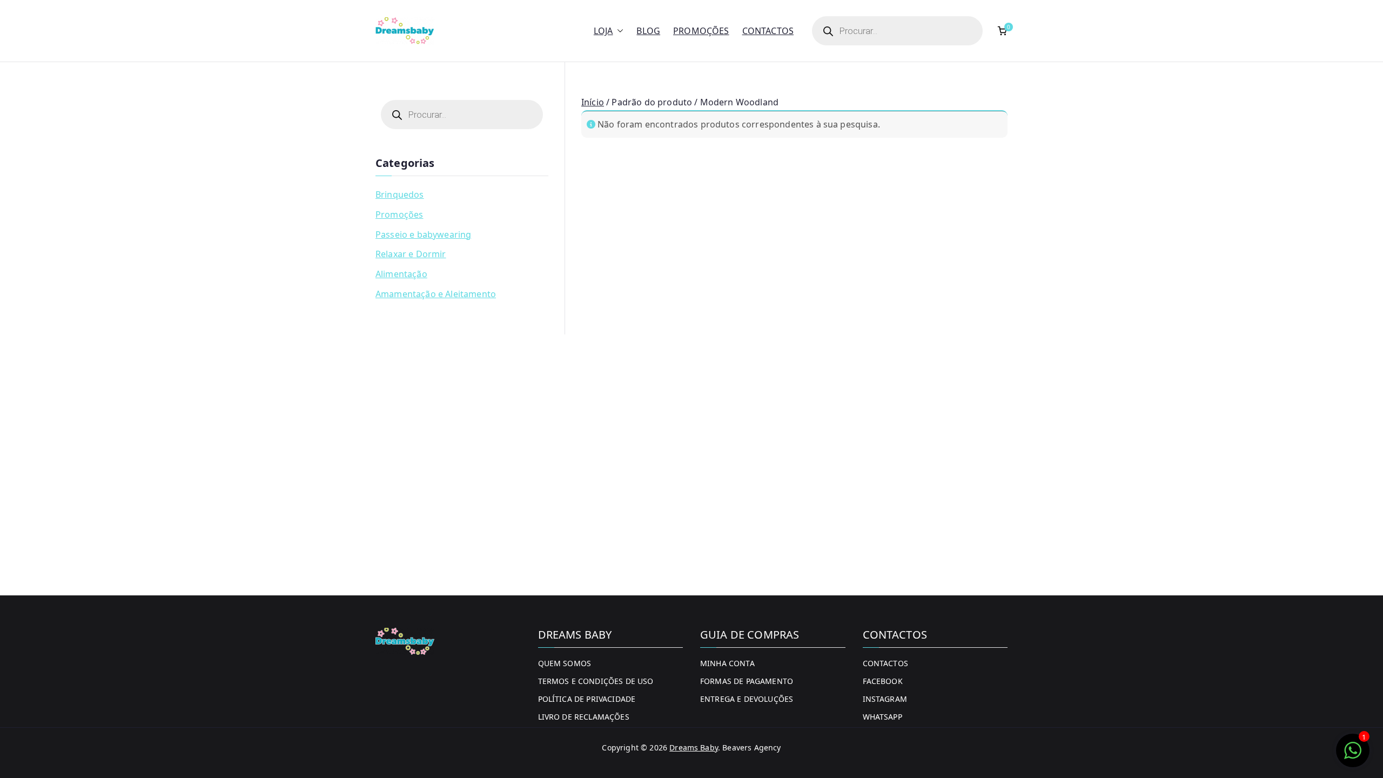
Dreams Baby (693, 747)
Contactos (768, 31)
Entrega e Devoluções (746, 699)
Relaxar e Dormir (410, 254)
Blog (648, 31)
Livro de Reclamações (583, 717)
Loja (603, 31)
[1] (1352, 756)
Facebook (883, 681)
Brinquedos (399, 194)
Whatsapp (882, 717)
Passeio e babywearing (423, 234)
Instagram (885, 699)
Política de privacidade (587, 699)
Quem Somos (565, 663)
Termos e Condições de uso (596, 681)
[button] (618, 31)
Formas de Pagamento (746, 681)
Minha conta (727, 663)
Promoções (701, 31)
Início (592, 102)
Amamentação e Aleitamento (435, 294)
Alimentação (401, 274)
